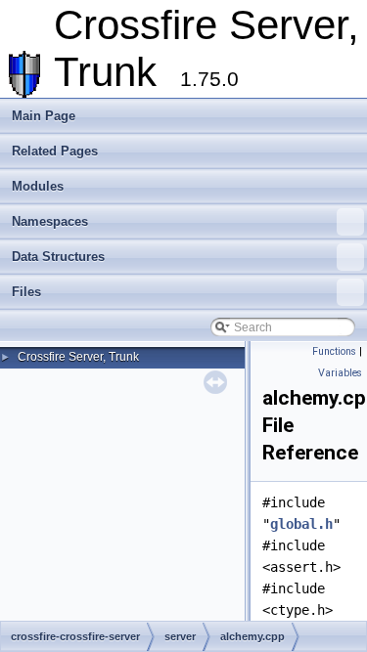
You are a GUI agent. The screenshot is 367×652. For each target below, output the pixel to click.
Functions (334, 351)
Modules (38, 186)
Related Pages (55, 151)
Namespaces (50, 221)
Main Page (43, 116)
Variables (340, 373)
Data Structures (58, 256)
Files (26, 291)
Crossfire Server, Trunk (78, 357)
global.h (301, 524)
